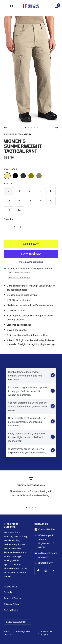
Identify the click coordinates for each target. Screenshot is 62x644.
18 (40, 200)
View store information (19, 277)
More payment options (31, 262)
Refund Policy (11, 610)
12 (8, 200)
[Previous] (5, 127)
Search (8, 592)
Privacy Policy (11, 604)
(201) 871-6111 (45, 563)
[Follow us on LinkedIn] (53, 571)
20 (51, 200)
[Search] (11, 6)
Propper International (18, 134)
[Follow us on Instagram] (45, 571)
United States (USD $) (16, 622)
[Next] (56, 127)
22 (8, 210)
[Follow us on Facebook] (38, 571)
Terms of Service (13, 598)
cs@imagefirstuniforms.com (47, 555)
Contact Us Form (47, 529)
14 (19, 200)
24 (19, 210)
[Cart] (56, 6)
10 (51, 191)
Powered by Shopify (46, 633)
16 (30, 200)
